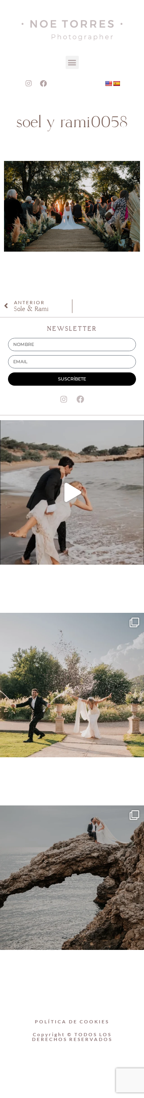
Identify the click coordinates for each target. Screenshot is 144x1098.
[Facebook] (43, 83)
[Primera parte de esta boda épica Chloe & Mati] (72, 685)
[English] (108, 83)
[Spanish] (116, 83)
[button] (72, 62)
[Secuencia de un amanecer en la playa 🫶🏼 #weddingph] (72, 492)
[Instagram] (29, 83)
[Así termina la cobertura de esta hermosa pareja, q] (72, 877)
